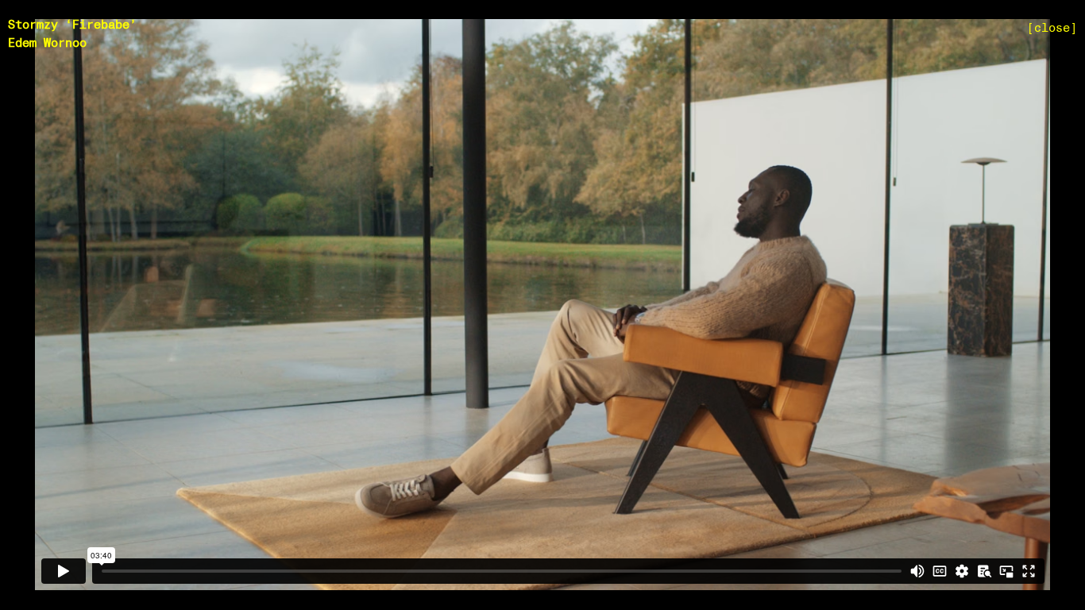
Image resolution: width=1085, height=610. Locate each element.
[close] (1052, 28)
